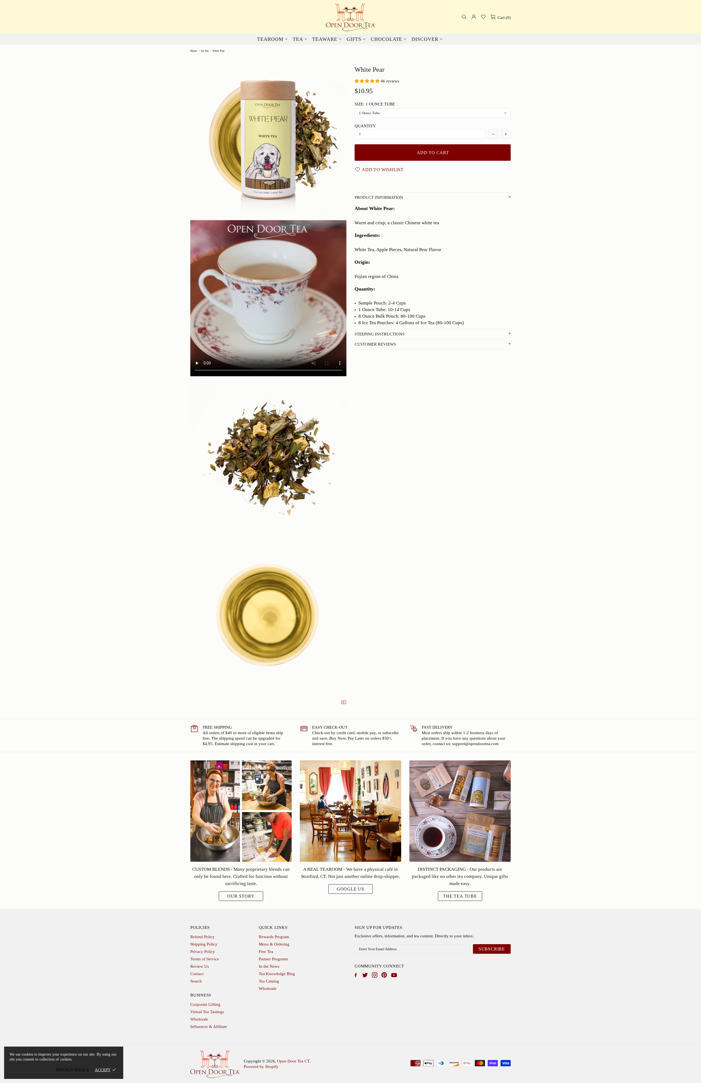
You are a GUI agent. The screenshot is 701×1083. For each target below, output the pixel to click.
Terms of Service (204, 959)
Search (196, 981)
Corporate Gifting (205, 1004)
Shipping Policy (203, 944)
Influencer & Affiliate (208, 1026)
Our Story (240, 896)
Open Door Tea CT (350, 17)
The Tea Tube (460, 896)
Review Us (199, 966)
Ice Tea (204, 50)
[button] (368, 81)
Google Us (350, 889)
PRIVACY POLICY (72, 1070)
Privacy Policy (202, 951)
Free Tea (266, 951)
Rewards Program (274, 937)
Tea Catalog (269, 981)
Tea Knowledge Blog (277, 974)
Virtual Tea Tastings (207, 1012)
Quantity (365, 126)
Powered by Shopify (261, 1066)
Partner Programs (273, 959)
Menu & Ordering (274, 944)
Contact (196, 974)
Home (193, 50)
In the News (269, 966)
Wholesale (268, 988)
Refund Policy (202, 937)
